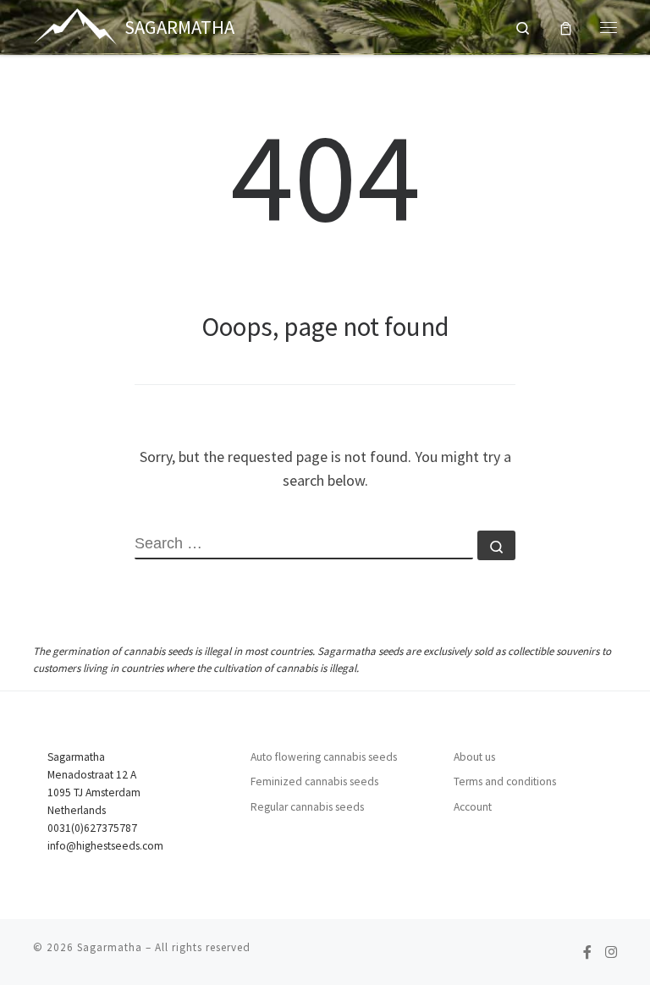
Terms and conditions (505, 781)
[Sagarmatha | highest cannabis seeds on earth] (75, 24)
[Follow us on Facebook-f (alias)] (587, 952)
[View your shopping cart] (565, 26)
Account (473, 807)
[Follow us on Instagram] (611, 952)
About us (474, 757)
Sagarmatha (109, 947)
